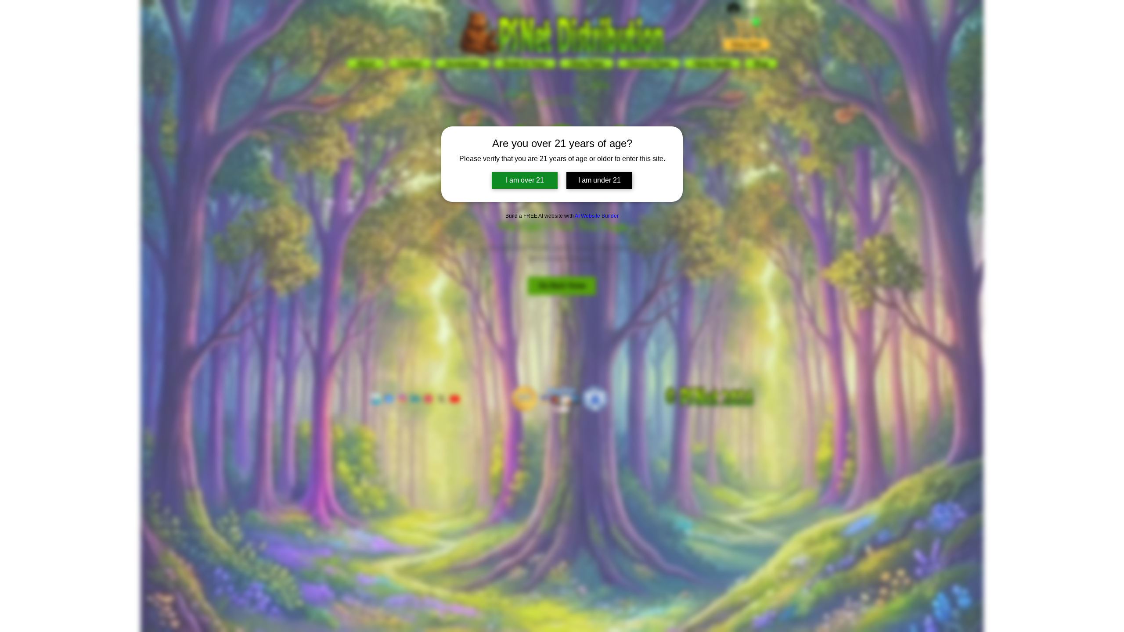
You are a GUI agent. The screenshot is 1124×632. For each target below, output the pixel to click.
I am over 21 (525, 180)
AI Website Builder (597, 216)
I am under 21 (599, 180)
